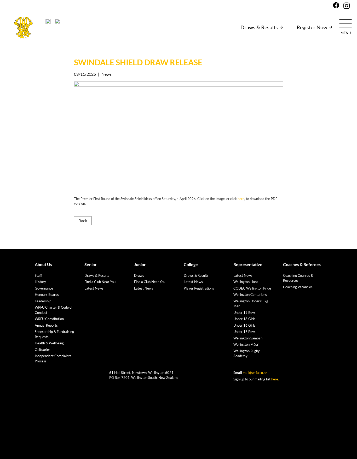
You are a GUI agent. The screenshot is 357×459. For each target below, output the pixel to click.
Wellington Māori (246, 344)
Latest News (93, 288)
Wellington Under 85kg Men (250, 303)
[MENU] (345, 23)
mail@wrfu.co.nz (255, 372)
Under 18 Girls (244, 319)
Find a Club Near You (100, 282)
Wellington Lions (245, 282)
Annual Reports (46, 325)
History (40, 282)
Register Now (312, 27)
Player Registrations (199, 288)
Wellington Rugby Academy (246, 353)
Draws (139, 275)
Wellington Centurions (250, 294)
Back (82, 220)
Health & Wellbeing (49, 343)
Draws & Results (259, 27)
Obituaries (42, 350)
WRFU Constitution (49, 319)
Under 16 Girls (244, 325)
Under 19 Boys (244, 312)
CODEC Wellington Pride (252, 288)
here (241, 199)
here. (275, 379)
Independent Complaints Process (53, 358)
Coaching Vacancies (298, 287)
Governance (44, 288)
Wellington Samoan (247, 338)
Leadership (43, 301)
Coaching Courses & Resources (298, 278)
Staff (38, 275)
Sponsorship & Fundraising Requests (54, 334)
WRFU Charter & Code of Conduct (53, 310)
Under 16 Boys (244, 331)
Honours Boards (47, 294)
